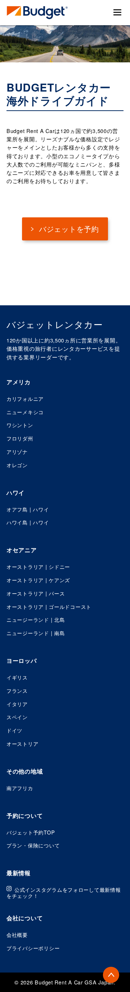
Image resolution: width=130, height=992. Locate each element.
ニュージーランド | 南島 (35, 633)
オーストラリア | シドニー (38, 566)
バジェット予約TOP (30, 832)
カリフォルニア (25, 398)
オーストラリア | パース (35, 593)
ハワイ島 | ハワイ (27, 522)
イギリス (17, 677)
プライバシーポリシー (33, 948)
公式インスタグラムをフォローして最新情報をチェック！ (63, 892)
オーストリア (22, 743)
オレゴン (17, 465)
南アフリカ (19, 788)
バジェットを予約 (67, 228)
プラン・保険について (33, 845)
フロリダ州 (19, 438)
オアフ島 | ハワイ (27, 509)
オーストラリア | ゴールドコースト (48, 606)
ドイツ (14, 730)
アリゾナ (17, 451)
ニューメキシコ (25, 412)
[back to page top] (111, 975)
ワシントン (19, 425)
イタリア (17, 704)
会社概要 (17, 934)
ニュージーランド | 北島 (35, 619)
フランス (17, 690)
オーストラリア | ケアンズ (38, 580)
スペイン (17, 717)
